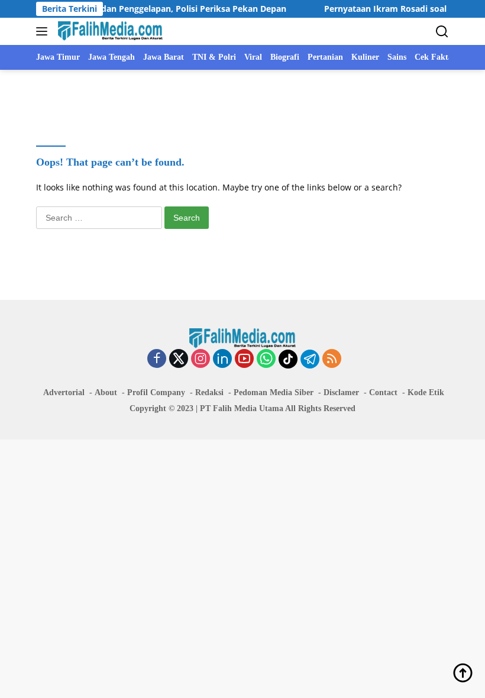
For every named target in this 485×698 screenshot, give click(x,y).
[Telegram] (309, 359)
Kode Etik (426, 392)
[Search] (442, 31)
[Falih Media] (109, 31)
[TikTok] (288, 359)
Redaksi (209, 392)
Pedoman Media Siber (273, 392)
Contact (383, 392)
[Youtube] (244, 359)
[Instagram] (200, 359)
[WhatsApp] (266, 359)
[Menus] (44, 31)
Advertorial (64, 392)
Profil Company (156, 392)
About (106, 392)
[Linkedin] (222, 359)
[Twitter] (178, 359)
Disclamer (341, 392)
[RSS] (331, 359)
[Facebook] (156, 359)
